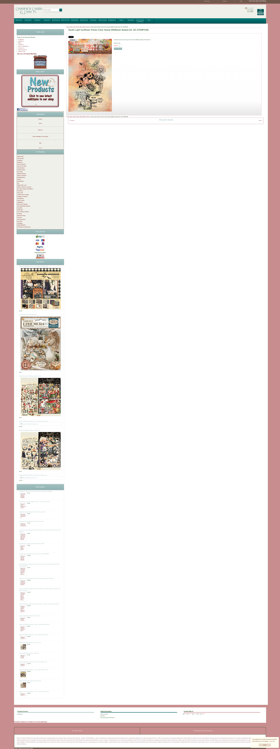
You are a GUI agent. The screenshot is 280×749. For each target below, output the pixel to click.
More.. (149, 20)
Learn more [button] (272, 741)
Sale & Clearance (56, 20)
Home (40, 123)
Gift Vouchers (28, 20)
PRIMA (19, 42)
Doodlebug (19, 223)
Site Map (103, 715)
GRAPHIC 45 (21, 41)
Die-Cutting (93, 20)
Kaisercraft (71, 738)
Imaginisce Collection (22, 196)
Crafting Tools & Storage (23, 194)
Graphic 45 (46, 20)
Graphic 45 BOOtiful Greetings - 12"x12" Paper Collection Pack (33, 266)
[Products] (20, 721)
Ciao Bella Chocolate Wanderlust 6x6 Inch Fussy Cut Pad (32, 511)
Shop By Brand (74, 20)
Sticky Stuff (20, 192)
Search (241, 1)
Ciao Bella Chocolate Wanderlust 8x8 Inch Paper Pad (31, 521)
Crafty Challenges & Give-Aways (40, 136)
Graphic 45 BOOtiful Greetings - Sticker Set (29, 653)
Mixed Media (131, 20)
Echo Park (19, 221)
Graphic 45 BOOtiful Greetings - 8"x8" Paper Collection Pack (33, 475)
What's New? (19, 20)
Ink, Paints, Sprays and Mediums (140, 20)
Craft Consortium (21, 219)
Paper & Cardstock (102, 20)
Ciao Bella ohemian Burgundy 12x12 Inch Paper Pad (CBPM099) (34, 553)
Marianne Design (21, 215)
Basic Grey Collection (22, 204)
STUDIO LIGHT (21, 51)
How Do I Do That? (65, 20)
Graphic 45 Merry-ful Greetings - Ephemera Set (30, 376)
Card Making (20, 198)
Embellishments (112, 20)
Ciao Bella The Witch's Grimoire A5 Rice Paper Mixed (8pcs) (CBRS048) (35, 491)
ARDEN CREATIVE (22, 49)
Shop (67, 26)
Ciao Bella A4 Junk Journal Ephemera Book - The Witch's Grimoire (34, 501)
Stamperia (37, 20)
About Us (40, 130)
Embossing (20, 190)
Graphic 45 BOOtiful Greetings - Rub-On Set (29, 615)
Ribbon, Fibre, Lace (22, 185)
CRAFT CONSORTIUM (23, 46)
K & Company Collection (23, 211)
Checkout (260, 14)
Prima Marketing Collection (23, 206)
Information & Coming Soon (23, 227)
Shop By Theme (84, 20)
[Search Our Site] (27, 721)
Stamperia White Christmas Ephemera (28, 314)
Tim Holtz (19, 217)
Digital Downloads (21, 173)
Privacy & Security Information (107, 717)
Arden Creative (20, 200)
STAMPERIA (21, 39)
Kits (18, 183)
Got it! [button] (264, 745)
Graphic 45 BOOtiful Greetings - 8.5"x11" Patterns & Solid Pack (33, 421)
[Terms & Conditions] (36, 721)
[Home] (16, 721)
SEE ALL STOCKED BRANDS (27, 54)
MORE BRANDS (21, 225)
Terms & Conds (207, 1)
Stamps (121, 20)
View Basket (260, 10)
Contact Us (225, 1)
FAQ (40, 143)
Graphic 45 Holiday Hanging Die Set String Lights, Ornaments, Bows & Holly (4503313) (39, 604)
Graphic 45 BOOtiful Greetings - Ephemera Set (30, 430)
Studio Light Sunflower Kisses (83, 26)
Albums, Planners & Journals (24, 187)
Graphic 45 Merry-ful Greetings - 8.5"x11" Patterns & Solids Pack (34, 691)
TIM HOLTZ (21, 44)
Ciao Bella (19, 208)
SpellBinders (20, 202)
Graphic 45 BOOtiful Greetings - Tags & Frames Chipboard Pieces (34, 624)
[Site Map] (44, 721)
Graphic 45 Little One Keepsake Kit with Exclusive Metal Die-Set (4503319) (36, 578)
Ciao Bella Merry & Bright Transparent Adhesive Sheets (31, 543)
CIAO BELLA (21, 48)
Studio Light (72, 26)
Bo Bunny (19, 213)
